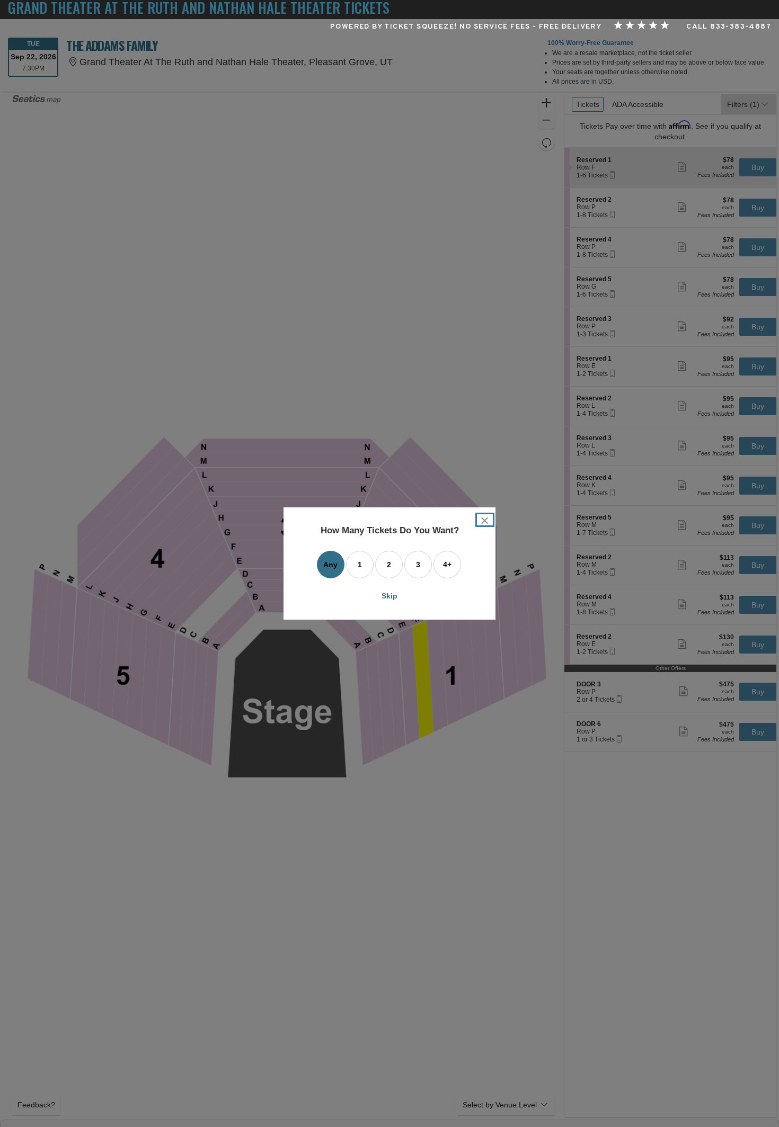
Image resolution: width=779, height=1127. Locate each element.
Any (330, 564)
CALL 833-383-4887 (728, 27)
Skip (389, 596)
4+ (447, 564)
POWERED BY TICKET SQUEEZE (392, 27)
